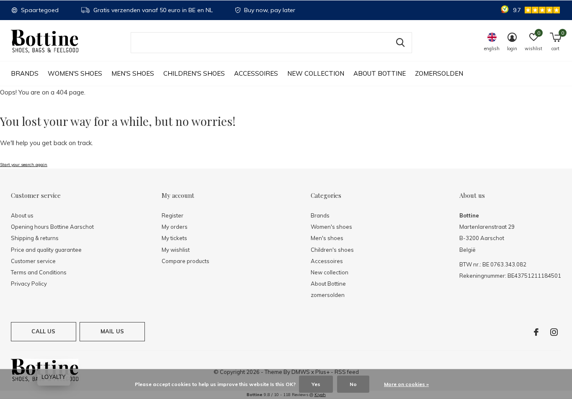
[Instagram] (554, 332)
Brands (25, 73)
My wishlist (176, 249)
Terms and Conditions (39, 272)
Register (172, 215)
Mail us (112, 331)
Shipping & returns (35, 238)
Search (400, 42)
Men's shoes (132, 73)
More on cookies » (406, 384)
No (353, 384)
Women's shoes (75, 73)
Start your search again (23, 164)
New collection (315, 73)
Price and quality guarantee (46, 249)
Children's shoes (194, 73)
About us (22, 215)
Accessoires (256, 73)
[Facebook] (536, 332)
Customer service (33, 261)
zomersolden (439, 73)
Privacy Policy (29, 283)
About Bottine (379, 73)
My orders (175, 226)
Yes (316, 384)
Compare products (185, 261)
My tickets (174, 238)
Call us (43, 331)
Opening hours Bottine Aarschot (52, 226)
